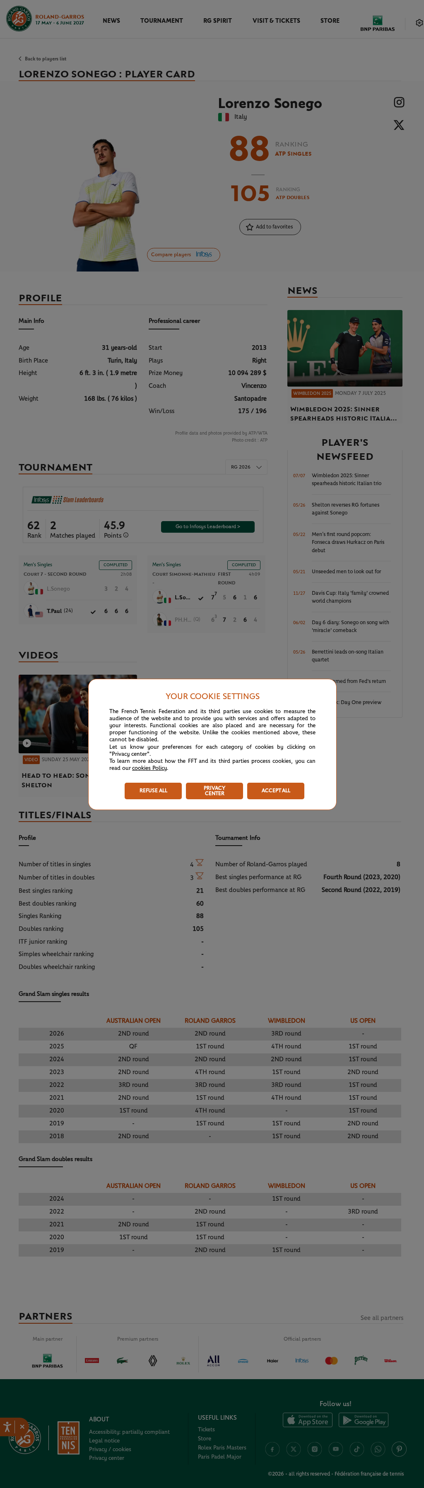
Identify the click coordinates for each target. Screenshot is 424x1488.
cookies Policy (149, 768)
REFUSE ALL (153, 790)
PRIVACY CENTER (214, 791)
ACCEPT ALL (276, 790)
